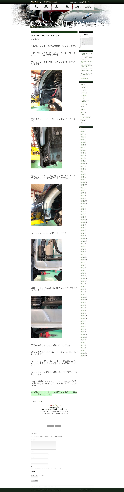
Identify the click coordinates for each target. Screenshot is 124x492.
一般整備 (82, 119)
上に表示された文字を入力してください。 (37, 475)
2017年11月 (83, 278)
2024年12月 (83, 150)
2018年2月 (83, 273)
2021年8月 (83, 206)
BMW (82, 84)
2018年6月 (83, 267)
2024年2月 (83, 158)
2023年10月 (83, 165)
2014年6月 (83, 344)
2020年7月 (83, 227)
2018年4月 (83, 270)
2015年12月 (83, 315)
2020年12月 (83, 219)
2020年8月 (83, 225)
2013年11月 (83, 355)
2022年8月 (83, 187)
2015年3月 (83, 329)
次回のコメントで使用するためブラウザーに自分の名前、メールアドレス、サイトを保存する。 (46, 468)
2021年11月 (83, 201)
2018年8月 (83, 264)
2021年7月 (83, 208)
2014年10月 (83, 337)
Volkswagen (84, 104)
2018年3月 (83, 272)
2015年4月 (83, 328)
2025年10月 (83, 144)
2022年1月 (83, 198)
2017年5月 (83, 288)
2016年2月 (83, 312)
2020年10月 (83, 222)
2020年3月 (83, 233)
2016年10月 (83, 299)
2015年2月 (83, 331)
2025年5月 (83, 149)
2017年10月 (83, 280)
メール (32, 457)
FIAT (81, 106)
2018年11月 (83, 259)
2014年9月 (83, 339)
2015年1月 (83, 332)
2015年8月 (83, 321)
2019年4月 (83, 251)
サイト (32, 462)
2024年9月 (83, 152)
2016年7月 (83, 304)
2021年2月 (83, 216)
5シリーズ (83, 90)
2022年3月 (83, 195)
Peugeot (82, 109)
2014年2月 (83, 350)
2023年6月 (83, 171)
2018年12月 (83, 257)
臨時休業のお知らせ (84, 78)
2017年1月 (83, 294)
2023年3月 (83, 176)
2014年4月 (83, 347)
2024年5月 (83, 155)
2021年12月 (83, 200)
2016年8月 (83, 302)
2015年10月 (83, 318)
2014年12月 (83, 334)
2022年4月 (83, 193)
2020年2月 (83, 235)
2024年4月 (83, 157)
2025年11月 (83, 142)
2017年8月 (83, 283)
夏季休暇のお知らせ (84, 59)
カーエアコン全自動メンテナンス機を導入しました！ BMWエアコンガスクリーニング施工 (86, 65)
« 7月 (80, 47)
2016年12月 (83, 296)
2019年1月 (83, 256)
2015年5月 (83, 326)
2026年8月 (83, 129)
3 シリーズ (83, 87)
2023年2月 (83, 177)
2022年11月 (83, 182)
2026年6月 (83, 133)
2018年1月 (83, 275)
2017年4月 (83, 289)
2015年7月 (83, 323)
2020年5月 (83, 230)
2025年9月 (83, 145)
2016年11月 (83, 297)
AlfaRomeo (84, 101)
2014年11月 (83, 336)
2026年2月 (83, 137)
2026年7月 (83, 131)
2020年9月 (83, 224)
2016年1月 (83, 313)
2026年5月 (83, 134)
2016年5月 (83, 307)
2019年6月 (83, 248)
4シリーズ (83, 89)
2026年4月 (83, 136)
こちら (39, 401)
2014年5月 (83, 345)
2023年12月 (83, 161)
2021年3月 (83, 214)
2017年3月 (83, 291)
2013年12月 (83, 353)
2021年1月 (83, 217)
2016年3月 (83, 310)
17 (80, 42)
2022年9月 (83, 185)
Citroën (83, 103)
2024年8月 (83, 153)
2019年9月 (83, 243)
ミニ (82, 97)
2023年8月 (83, 168)
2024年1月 (83, 160)
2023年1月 (83, 179)
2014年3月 (83, 348)
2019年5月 (83, 249)
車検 (81, 122)
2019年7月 (83, 246)
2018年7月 (83, 265)
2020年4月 (83, 232)
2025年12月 (83, 141)
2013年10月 (83, 356)
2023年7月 (83, 169)
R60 (81, 111)
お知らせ (82, 114)
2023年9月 (83, 166)
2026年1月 (83, 139)
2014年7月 (83, 342)
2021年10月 (83, 203)
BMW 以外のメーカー (84, 100)
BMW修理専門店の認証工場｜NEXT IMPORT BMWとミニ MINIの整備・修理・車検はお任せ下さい (51, 2)
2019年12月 (83, 238)
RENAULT (82, 112)
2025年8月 (83, 147)
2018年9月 (83, 262)
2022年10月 (83, 184)
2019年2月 (83, 254)
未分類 (82, 120)
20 (86, 42)
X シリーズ (84, 92)
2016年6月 (83, 305)
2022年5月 (83, 192)
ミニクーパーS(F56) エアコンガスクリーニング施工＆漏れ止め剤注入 (87, 57)
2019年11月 (83, 240)
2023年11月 (83, 163)
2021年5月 (83, 211)
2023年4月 (83, 174)
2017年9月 (83, 281)
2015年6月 (83, 324)
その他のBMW (84, 95)
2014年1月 (83, 352)
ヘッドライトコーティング (85, 117)
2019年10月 (83, 241)
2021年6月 (83, 209)
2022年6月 (83, 190)
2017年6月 (83, 286)
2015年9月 (83, 320)
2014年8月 (83, 340)
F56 (83, 98)
